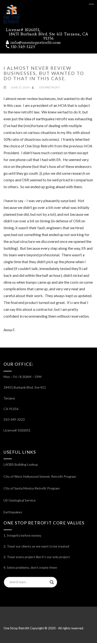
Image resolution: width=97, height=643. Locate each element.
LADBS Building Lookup (21, 464)
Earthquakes (13, 512)
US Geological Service (20, 500)
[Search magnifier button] (51, 582)
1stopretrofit (49, 87)
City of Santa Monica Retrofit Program (32, 488)
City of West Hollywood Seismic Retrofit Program (40, 476)
